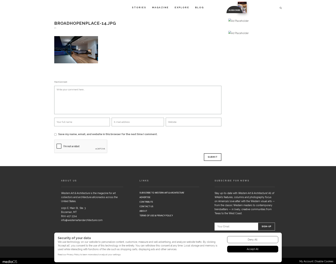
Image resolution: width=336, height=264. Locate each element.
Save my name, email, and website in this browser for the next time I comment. (108, 134)
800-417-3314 (69, 216)
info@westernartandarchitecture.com (82, 220)
